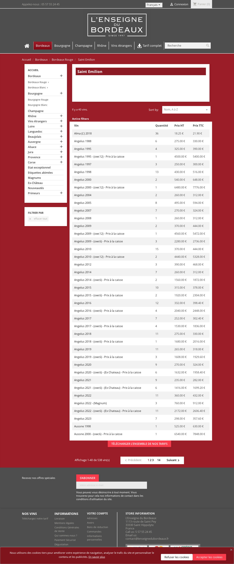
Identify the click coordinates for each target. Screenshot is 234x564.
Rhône (32, 116)
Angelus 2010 (82, 249)
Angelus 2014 (82, 272)
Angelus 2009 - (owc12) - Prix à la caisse (99, 233)
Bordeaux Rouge (37, 82)
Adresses (92, 518)
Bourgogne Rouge (38, 99)
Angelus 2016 (82, 303)
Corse (31, 162)
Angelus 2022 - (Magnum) (90, 403)
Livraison (59, 518)
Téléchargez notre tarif (35, 518)
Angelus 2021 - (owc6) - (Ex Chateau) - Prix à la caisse (107, 388)
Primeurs (34, 193)
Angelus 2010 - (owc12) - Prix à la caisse (99, 257)
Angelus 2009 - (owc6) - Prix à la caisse (98, 241)
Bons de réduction (97, 527)
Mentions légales (64, 523)
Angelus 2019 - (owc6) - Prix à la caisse (98, 357)
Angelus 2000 (82, 180)
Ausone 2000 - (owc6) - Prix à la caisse (98, 434)
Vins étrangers (37, 121)
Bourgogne (35, 93)
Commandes (94, 531)
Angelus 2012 (82, 264)
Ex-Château (35, 183)
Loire (31, 126)
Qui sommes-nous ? (65, 535)
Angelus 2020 (82, 365)
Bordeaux (34, 76)
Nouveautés (36, 188)
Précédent (132, 460)
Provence (34, 157)
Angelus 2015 (82, 287)
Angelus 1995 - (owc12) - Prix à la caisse (99, 156)
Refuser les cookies (176, 557)
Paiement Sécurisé (65, 540)
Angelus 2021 (82, 380)
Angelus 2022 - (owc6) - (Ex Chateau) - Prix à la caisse (107, 411)
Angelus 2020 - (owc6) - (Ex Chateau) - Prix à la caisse (107, 372)
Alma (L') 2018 (83, 133)
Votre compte (97, 513)
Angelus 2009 (82, 226)
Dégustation (61, 544)
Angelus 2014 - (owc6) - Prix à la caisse (98, 280)
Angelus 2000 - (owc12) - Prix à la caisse (99, 187)
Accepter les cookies (209, 557)
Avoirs (90, 522)
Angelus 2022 (82, 395)
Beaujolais (34, 137)
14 (158, 460)
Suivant (174, 460)
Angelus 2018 (82, 334)
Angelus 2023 (82, 418)
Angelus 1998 (82, 172)
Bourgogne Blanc (37, 105)
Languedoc (35, 131)
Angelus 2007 (82, 210)
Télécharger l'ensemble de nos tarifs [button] (139, 444)
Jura (30, 152)
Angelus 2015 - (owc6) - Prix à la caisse (98, 295)
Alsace (32, 147)
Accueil (33, 70)
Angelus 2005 (82, 203)
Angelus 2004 (82, 195)
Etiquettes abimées (40, 173)
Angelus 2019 (82, 349)
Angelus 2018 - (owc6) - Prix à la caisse (98, 341)
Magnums (34, 178)
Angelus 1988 (82, 141)
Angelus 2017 (82, 318)
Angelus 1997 (82, 164)
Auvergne (34, 142)
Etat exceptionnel (39, 167)
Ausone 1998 (82, 426)
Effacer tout (38, 218)
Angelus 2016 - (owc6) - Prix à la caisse (98, 311)
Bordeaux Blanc (37, 87)
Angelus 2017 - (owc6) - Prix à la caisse (98, 326)
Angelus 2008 (82, 218)
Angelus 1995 (82, 149)
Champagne (36, 111)
